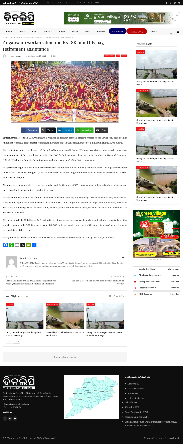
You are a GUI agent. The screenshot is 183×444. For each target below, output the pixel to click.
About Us (47, 3)
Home (9, 31)
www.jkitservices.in (169, 438)
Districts (46, 31)
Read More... (8, 412)
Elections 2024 (93, 3)
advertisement (70, 3)
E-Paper (119, 31)
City (34, 31)
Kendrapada (52, 304)
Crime (62, 31)
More (153, 31)
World (87, 31)
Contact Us (81, 3)
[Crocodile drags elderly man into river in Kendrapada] (65, 316)
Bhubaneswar (109, 56)
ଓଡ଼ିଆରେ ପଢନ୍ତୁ (136, 32)
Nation (75, 31)
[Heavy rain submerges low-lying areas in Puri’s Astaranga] (24, 316)
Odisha (22, 31)
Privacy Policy (57, 3)
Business (101, 31)
